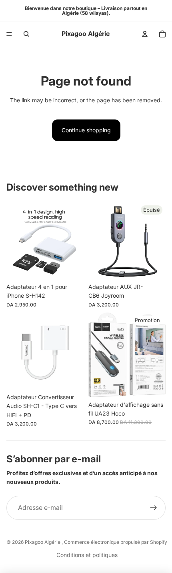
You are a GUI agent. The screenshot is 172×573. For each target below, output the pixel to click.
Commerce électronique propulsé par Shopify (115, 542)
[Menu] (9, 34)
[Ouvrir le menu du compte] (145, 34)
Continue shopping (86, 130)
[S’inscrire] (153, 507)
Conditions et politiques (87, 554)
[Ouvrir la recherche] (26, 34)
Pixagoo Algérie (43, 542)
